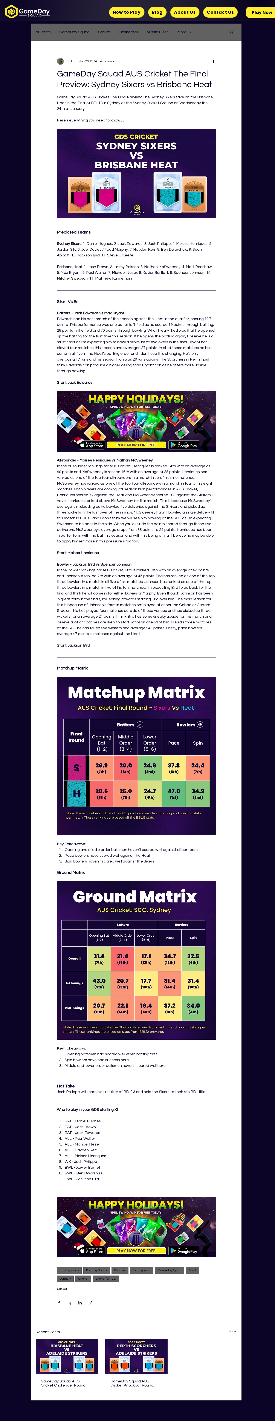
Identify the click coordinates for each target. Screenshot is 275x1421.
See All (232, 1331)
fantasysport (142, 1270)
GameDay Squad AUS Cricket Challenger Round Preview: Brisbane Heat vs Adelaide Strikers (64, 1383)
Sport (192, 1270)
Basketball (128, 32)
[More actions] (213, 61)
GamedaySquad (170, 1270)
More (181, 32)
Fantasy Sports (96, 1270)
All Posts (43, 32)
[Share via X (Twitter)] (69, 1303)
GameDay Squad (74, 32)
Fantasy (120, 1270)
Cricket (104, 32)
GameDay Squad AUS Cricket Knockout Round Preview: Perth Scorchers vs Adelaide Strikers (135, 1383)
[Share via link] (91, 1303)
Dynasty (65, 1278)
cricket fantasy (106, 1278)
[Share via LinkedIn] (80, 1303)
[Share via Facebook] (59, 1303)
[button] (232, 32)
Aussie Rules (158, 32)
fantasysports (69, 1270)
